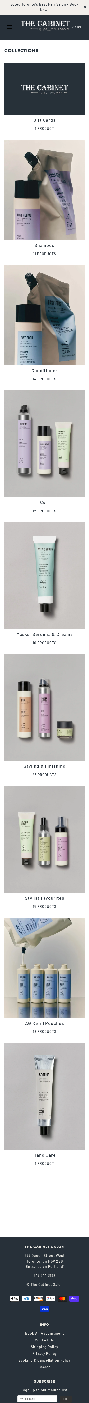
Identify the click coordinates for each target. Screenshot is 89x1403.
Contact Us (44, 1340)
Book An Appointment (44, 1333)
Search (45, 1367)
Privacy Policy (44, 1353)
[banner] (45, 25)
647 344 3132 (45, 1275)
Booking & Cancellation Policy (44, 1360)
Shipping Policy (44, 1347)
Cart (77, 27)
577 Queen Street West (45, 1255)
